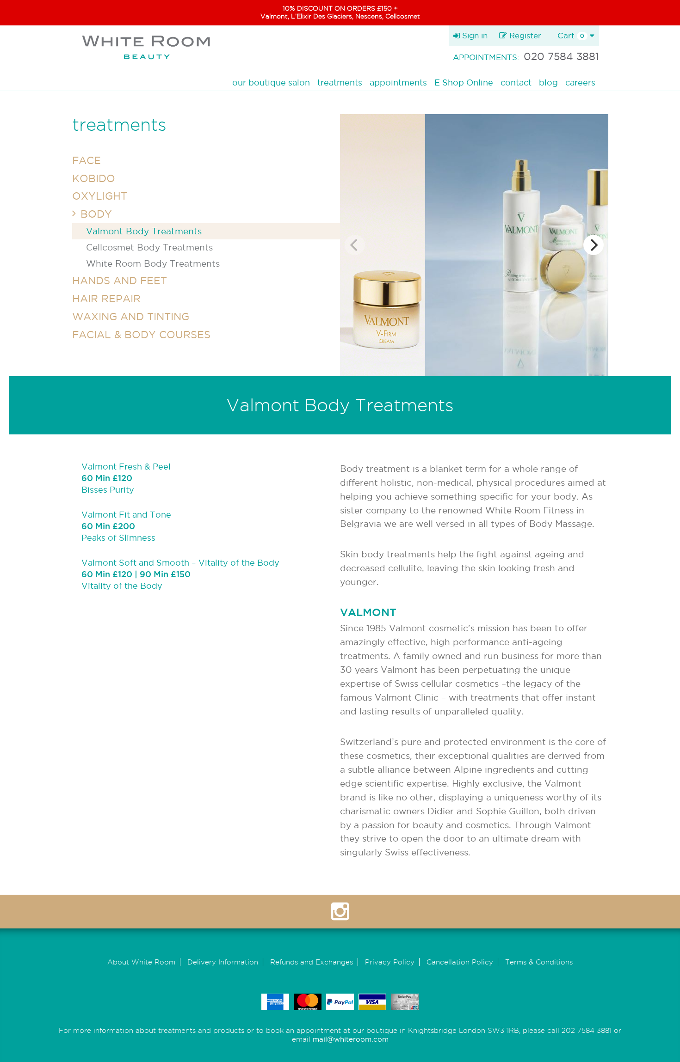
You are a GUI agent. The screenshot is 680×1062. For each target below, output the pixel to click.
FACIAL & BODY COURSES (141, 334)
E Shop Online (463, 82)
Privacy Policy (389, 962)
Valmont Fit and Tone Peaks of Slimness (126, 526)
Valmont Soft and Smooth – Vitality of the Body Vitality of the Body (180, 574)
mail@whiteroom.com (351, 1039)
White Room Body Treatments (153, 263)
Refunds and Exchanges (311, 962)
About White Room (141, 962)
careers (580, 82)
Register (524, 35)
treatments (339, 82)
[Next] (593, 245)
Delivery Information (222, 962)
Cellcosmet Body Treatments (149, 247)
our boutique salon (271, 82)
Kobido (93, 178)
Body (96, 214)
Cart (570, 35)
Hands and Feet (119, 280)
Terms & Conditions (539, 962)
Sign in (474, 35)
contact (516, 82)
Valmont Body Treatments (144, 231)
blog (548, 82)
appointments (398, 82)
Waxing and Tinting (130, 316)
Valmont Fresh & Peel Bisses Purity (126, 478)
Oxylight (99, 195)
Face (86, 160)
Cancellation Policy (460, 962)
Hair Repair (106, 298)
